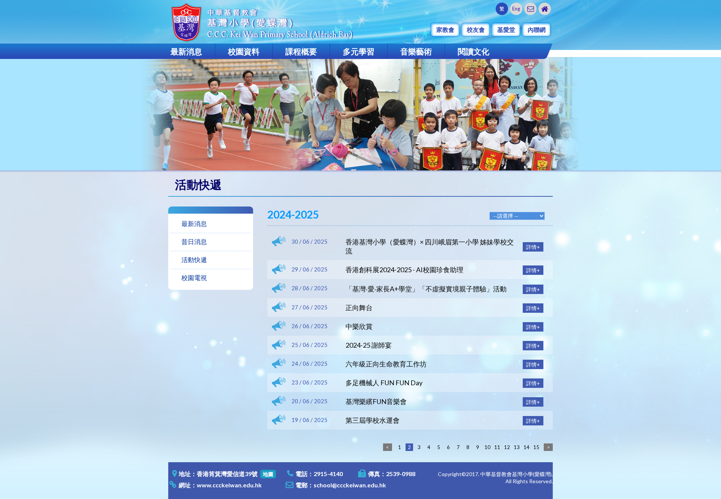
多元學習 (358, 51)
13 (517, 447)
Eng (516, 9)
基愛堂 (506, 29)
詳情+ (533, 247)
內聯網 (537, 29)
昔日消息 (194, 242)
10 (487, 447)
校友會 (476, 29)
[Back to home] (544, 9)
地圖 (268, 474)
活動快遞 (194, 260)
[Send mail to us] (530, 9)
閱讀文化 (473, 51)
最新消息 (186, 51)
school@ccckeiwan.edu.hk (350, 484)
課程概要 (301, 51)
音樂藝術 (416, 51)
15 (536, 447)
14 (526, 447)
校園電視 (194, 278)
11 (497, 447)
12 (507, 447)
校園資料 (243, 51)
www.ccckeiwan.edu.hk (229, 484)
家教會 (445, 29)
